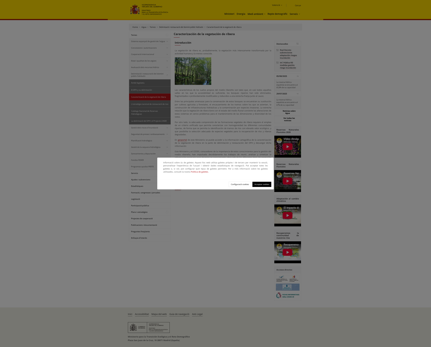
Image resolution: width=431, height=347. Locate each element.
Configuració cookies (240, 184)
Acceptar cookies (261, 184)
